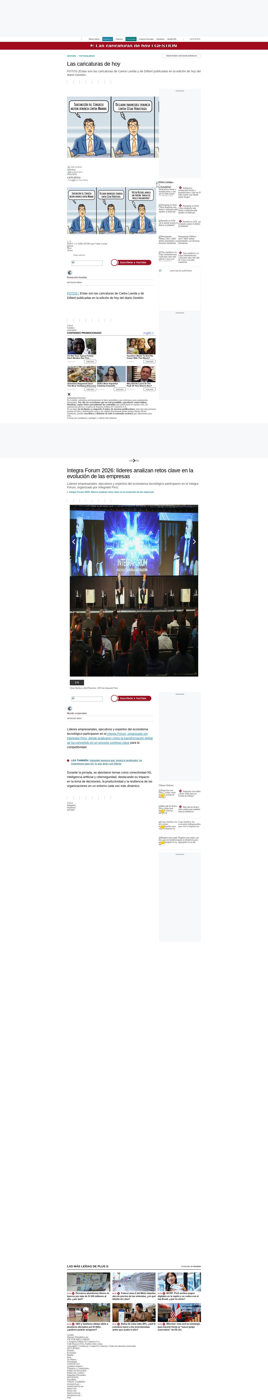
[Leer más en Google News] (70, 82)
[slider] (111, 218)
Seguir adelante (79, 255)
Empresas (119, 39)
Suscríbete (192, 46)
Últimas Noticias (94, 39)
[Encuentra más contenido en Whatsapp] (95, 82)
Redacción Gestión (77, 277)
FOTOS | (73, 293)
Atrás (70, 255)
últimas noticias (165, 182)
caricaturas (71, 330)
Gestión (71, 328)
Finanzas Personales (146, 39)
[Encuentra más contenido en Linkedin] (89, 82)
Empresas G (107, 39)
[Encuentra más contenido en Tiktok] (101, 82)
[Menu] (69, 39)
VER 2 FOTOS (76, 167)
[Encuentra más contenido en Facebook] (76, 82)
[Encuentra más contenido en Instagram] (108, 82)
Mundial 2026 (171, 39)
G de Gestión (131, 39)
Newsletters (160, 39)
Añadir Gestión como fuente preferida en (181, 56)
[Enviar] (74, 39)
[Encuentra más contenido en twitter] (83, 82)
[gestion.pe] (133, 46)
